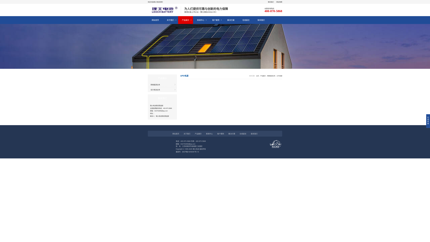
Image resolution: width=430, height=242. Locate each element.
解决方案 (230, 20)
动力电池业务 (155, 90)
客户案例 (215, 20)
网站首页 (155, 20)
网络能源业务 (155, 84)
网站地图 (279, 2)
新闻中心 (200, 20)
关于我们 (170, 20)
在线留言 (246, 20)
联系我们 (271, 2)
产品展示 (185, 20)
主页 (257, 76)
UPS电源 (279, 76)
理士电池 (196, 149)
